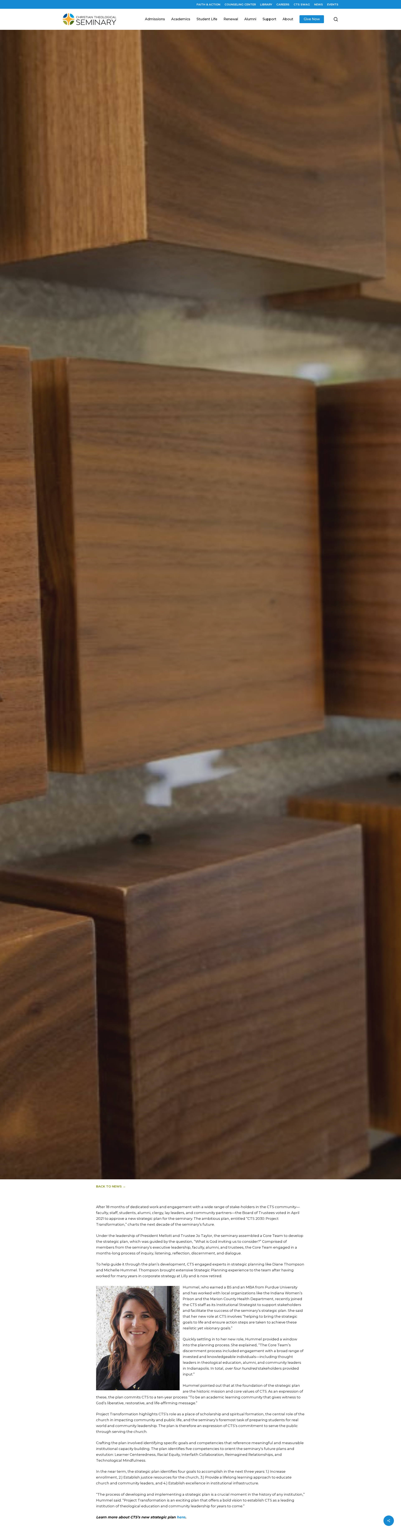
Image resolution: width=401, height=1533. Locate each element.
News (185, 622)
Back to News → (111, 1186)
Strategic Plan (208, 622)
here (181, 1517)
